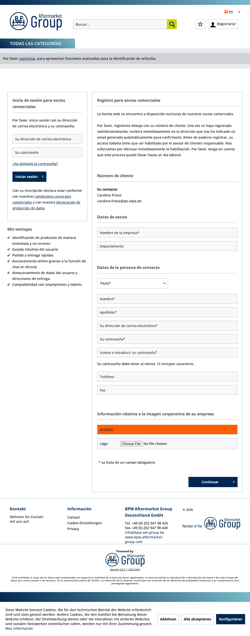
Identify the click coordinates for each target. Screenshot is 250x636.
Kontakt (37, 516)
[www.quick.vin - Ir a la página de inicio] (36, 22)
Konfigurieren (230, 619)
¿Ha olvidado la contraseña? (35, 163)
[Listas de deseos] (200, 24)
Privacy (73, 528)
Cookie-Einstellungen (84, 523)
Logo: (104, 443)
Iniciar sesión (26, 176)
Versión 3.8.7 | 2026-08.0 (125, 569)
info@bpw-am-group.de (144, 532)
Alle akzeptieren (197, 619)
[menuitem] (125, 24)
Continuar (210, 482)
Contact (73, 517)
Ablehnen (168, 619)
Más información (19, 628)
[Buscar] (172, 24)
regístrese (27, 58)
